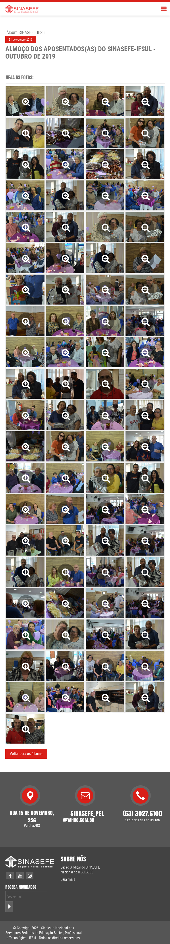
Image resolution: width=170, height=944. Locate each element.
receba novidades (20, 887)
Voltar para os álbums (26, 753)
